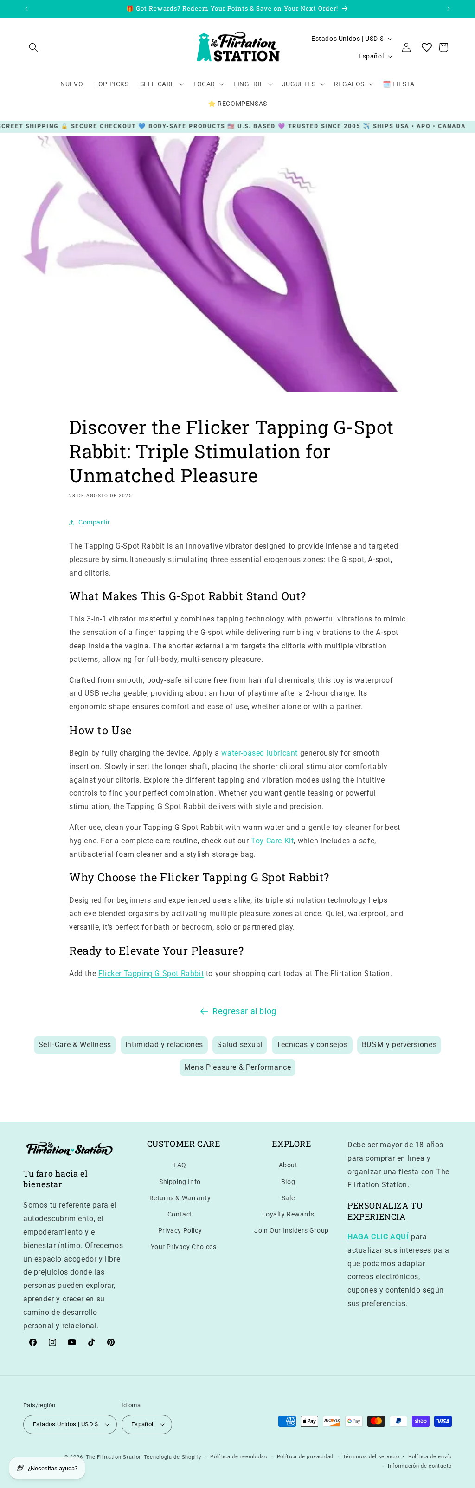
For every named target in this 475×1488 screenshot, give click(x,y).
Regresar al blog (244, 1011)
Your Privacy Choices (184, 1246)
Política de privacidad (305, 1457)
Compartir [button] (94, 522)
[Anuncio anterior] (26, 9)
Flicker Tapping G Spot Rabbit (151, 973)
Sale (288, 1198)
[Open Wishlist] (427, 47)
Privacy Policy (180, 1230)
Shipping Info (180, 1181)
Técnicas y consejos (311, 1044)
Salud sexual (240, 1044)
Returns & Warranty (180, 1198)
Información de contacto (420, 1466)
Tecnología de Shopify (172, 1457)
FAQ (179, 1165)
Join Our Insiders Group (291, 1230)
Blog (288, 1181)
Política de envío (430, 1457)
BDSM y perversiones (399, 1044)
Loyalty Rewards (288, 1214)
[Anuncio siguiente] (448, 9)
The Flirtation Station (114, 1457)
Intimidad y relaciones (164, 1044)
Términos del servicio (371, 1457)
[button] (33, 47)
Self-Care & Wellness (75, 1044)
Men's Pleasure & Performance (237, 1067)
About (288, 1165)
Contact (180, 1214)
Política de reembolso (239, 1457)
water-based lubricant (259, 753)
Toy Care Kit (272, 840)
